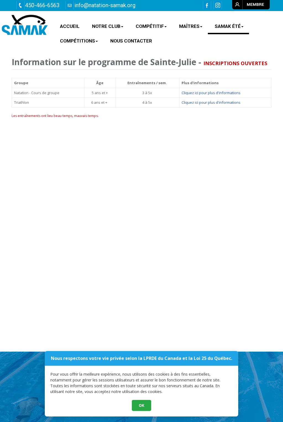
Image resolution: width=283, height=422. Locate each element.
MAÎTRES (189, 26)
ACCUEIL (70, 26)
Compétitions (77, 41)
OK (141, 405)
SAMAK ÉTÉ (228, 26)
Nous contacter (131, 41)
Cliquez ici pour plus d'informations (211, 92)
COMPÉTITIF (150, 26)
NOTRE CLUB (106, 26)
